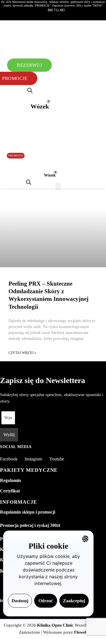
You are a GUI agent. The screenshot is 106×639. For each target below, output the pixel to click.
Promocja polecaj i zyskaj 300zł (30, 525)
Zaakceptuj (74, 600)
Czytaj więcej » (22, 353)
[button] (45, 33)
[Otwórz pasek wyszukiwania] (30, 90)
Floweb (80, 632)
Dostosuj (20, 600)
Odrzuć (45, 600)
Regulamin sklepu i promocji (27, 512)
